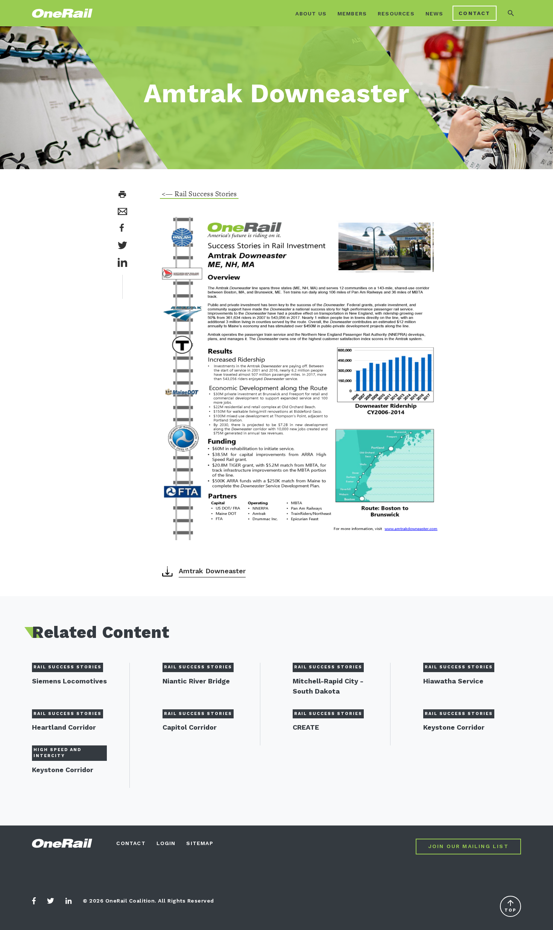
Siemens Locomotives (69, 681)
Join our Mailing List (468, 846)
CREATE (306, 727)
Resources (396, 14)
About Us (311, 14)
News (434, 14)
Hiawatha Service (453, 681)
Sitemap (199, 843)
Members (352, 14)
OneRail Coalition (63, 13)
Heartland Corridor (64, 727)
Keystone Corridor (454, 727)
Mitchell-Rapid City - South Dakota (328, 686)
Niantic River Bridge (196, 681)
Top (510, 905)
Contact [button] (474, 13)
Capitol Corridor (190, 727)
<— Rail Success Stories (199, 194)
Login (166, 843)
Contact (130, 843)
